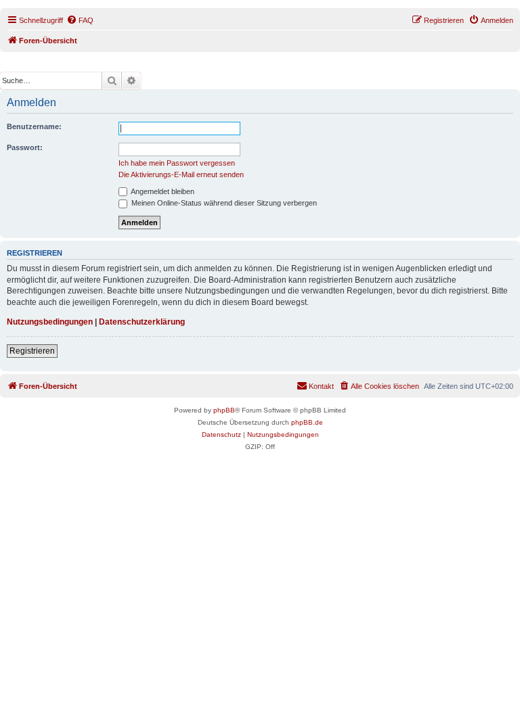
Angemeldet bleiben (161, 191)
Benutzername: (34, 126)
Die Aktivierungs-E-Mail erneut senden (181, 174)
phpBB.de (307, 422)
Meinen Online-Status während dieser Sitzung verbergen (223, 203)
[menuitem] (79, 20)
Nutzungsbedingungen (50, 322)
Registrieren (32, 351)
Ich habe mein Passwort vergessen (176, 163)
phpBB (224, 410)
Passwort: (25, 147)
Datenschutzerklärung (142, 322)
